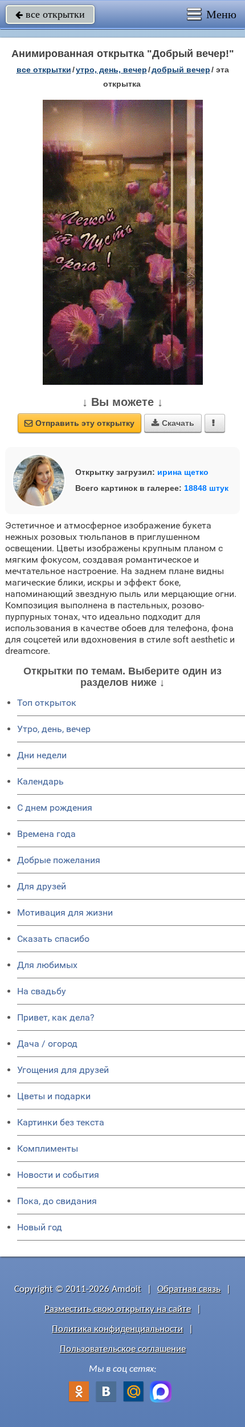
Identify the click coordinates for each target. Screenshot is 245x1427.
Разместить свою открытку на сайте (117, 1309)
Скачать (173, 423)
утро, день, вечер (111, 69)
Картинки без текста (60, 1122)
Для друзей (41, 886)
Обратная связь (188, 1289)
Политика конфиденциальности (117, 1329)
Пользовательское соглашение (123, 1349)
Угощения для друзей (63, 1069)
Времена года (46, 833)
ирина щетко (183, 472)
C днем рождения (54, 807)
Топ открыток (46, 702)
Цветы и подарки (54, 1096)
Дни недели (42, 755)
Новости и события (58, 1174)
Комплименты (47, 1148)
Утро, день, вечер (54, 728)
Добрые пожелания (58, 860)
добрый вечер (181, 69)
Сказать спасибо (53, 938)
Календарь (40, 781)
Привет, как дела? (56, 1017)
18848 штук (206, 488)
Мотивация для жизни (65, 912)
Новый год (39, 1227)
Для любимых (47, 965)
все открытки (50, 14)
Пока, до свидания (57, 1201)
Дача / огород (47, 1043)
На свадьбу (41, 991)
